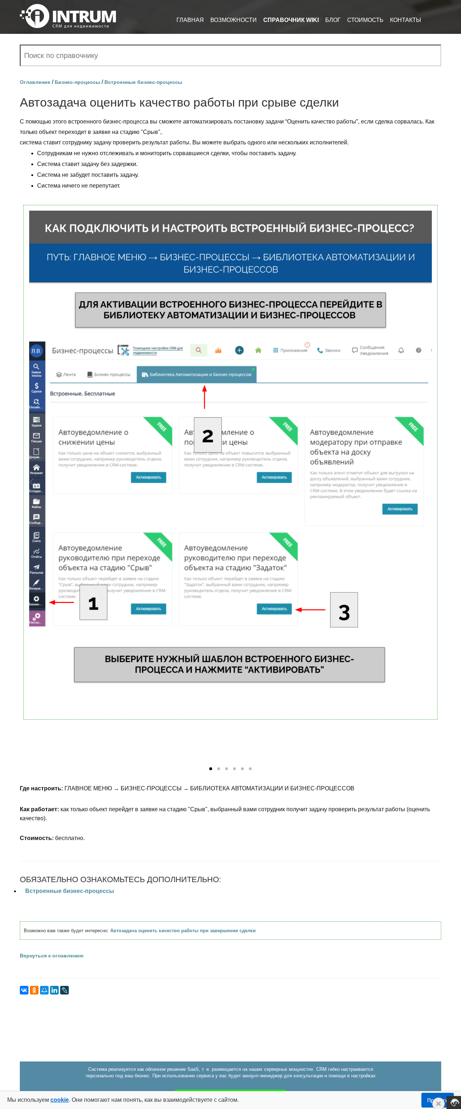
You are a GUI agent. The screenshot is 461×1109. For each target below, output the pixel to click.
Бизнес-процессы (77, 82)
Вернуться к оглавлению (52, 955)
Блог (333, 20)
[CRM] (68, 13)
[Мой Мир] (44, 990)
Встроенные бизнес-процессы (143, 82)
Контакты (405, 20)
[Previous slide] (32, 482)
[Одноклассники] (34, 990)
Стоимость (365, 20)
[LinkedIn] (54, 990)
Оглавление (35, 82)
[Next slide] (429, 482)
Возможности (233, 20)
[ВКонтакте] (24, 990)
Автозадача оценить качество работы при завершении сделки (183, 930)
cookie (59, 1100)
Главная (190, 20)
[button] (211, 769)
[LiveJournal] (64, 990)
